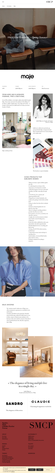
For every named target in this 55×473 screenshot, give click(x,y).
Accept (31, 469)
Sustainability (32, 434)
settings (13, 471)
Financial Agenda (6, 462)
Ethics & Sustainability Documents (36, 440)
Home (3, 6)
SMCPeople (31, 439)
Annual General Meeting (7, 458)
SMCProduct (31, 436)
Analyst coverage (6, 460)
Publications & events (7, 459)
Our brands (9, 6)
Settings (48, 469)
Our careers (31, 446)
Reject (39, 469)
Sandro (5, 423)
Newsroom (31, 453)
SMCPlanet (30, 437)
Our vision (4, 437)
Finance (4, 453)
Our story (4, 436)
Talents (30, 443)
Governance (5, 439)
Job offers (30, 448)
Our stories (30, 447)
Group (4, 434)
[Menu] (3, 1)
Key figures (4, 455)
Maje (4, 425)
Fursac (4, 428)
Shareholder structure (7, 456)
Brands (4, 443)
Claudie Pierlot (8, 426)
